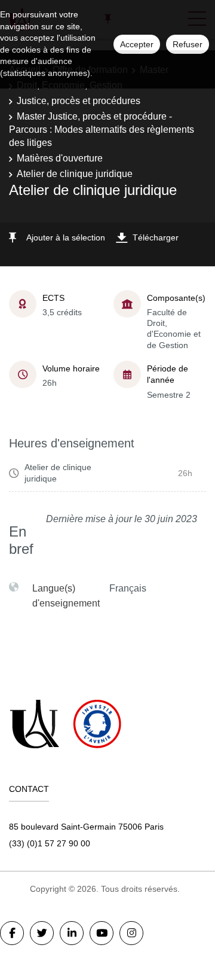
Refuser (187, 44)
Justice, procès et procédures (78, 101)
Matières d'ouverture (60, 158)
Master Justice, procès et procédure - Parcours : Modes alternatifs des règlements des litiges (101, 129)
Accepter (136, 44)
